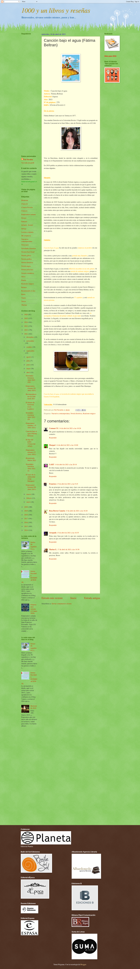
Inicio (73, 598)
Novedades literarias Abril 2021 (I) (30, 467)
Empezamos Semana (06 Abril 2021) (31, 487)
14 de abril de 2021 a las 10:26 (70, 428)
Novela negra (26, 266)
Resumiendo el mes (28, 291)
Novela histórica (76, 413)
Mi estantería (26, 235)
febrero (29, 498)
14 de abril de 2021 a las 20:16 (66, 464)
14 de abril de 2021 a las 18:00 (67, 445)
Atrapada (52, 532)
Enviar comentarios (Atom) (62, 603)
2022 (26, 330)
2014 (26, 530)
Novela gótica (26, 255)
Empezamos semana (28, 214)
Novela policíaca (27, 269)
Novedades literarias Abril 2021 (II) (30, 416)
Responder (53, 437)
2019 (26, 511)
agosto (29, 357)
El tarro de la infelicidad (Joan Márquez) (30, 477)
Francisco (52, 483)
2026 (26, 314)
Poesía (23, 280)
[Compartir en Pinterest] (85, 410)
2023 (26, 326)
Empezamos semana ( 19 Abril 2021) (31, 425)
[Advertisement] (27, 88)
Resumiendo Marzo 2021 (31, 459)
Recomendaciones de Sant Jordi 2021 (31, 396)
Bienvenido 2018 (34, 707)
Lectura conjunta (27, 232)
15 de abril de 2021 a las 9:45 (67, 484)
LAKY (51, 464)
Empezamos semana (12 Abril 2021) (31, 452)
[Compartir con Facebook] (83, 410)
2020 (26, 507)
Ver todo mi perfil (27, 163)
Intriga (23, 228)
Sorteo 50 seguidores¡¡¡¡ (34, 545)
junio (28, 364)
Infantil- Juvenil (27, 225)
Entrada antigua (92, 598)
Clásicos (24, 211)
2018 (26, 514)
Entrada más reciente (52, 598)
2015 (26, 526)
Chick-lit (24, 204)
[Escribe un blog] (79, 410)
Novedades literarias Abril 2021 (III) (30, 378)
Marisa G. (53, 549)
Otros (23, 276)
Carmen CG (54, 428)
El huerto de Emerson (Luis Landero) (30, 405)
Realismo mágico (89, 413)
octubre (29, 347)
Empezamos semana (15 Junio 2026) (34, 608)
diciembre (30, 337)
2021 (26, 334)
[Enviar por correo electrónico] (76, 410)
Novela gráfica (26, 259)
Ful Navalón (28, 159)
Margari (52, 445)
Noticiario (25, 245)
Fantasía (24, 221)
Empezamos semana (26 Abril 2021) (31, 388)
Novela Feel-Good (27, 252)
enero (28, 502)
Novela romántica (27, 273)
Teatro (23, 298)
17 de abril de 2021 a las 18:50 (68, 549)
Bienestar (24, 200)
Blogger (83, 964)
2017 (26, 518)
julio (28, 361)
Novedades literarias (28, 248)
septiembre (30, 351)
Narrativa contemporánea (61, 413)
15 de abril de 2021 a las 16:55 (68, 532)
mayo (28, 368)
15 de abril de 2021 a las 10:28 (77, 511)
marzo (28, 494)
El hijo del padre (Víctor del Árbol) (30, 442)
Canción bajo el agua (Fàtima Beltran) (31, 433)
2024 (26, 322)
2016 (26, 522)
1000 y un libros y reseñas (55, 10)
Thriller (24, 305)
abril (28, 372)
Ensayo (23, 218)
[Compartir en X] (81, 410)
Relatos (24, 287)
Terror (23, 301)
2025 (26, 318)
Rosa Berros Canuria (57, 510)
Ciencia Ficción (27, 207)
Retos (23, 294)
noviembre (30, 341)
